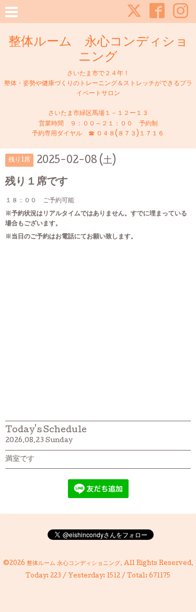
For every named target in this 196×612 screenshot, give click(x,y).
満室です (19, 459)
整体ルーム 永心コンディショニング (98, 50)
